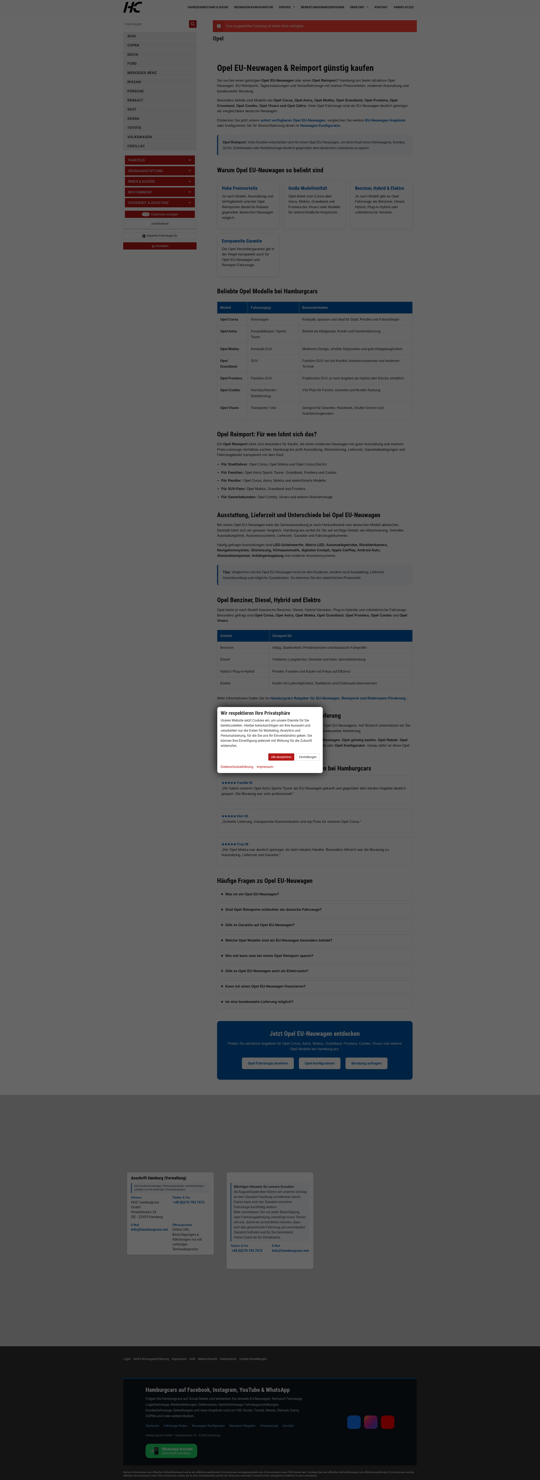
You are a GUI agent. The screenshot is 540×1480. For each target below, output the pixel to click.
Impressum (265, 767)
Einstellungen (308, 757)
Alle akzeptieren (281, 757)
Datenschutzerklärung (237, 767)
